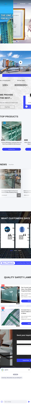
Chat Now (7, 107)
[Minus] (29, 370)
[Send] (29, 401)
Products (22, 3)
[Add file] (2, 401)
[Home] (5, 3)
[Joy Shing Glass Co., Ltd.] (20, 62)
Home (15, 3)
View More (11, 164)
